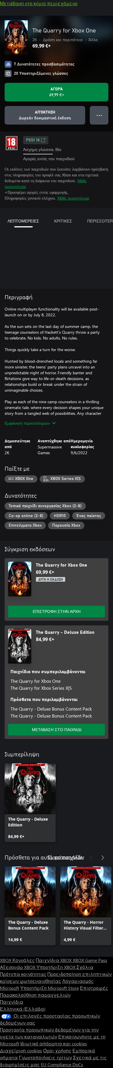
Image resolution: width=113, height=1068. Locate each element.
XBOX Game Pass (90, 960)
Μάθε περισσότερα (73, 198)
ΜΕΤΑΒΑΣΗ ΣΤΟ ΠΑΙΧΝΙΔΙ (56, 729)
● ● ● (99, 115)
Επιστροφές (94, 988)
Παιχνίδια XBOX (54, 960)
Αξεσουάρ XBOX (18, 967)
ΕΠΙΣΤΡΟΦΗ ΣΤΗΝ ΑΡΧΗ (57, 611)
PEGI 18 (33, 140)
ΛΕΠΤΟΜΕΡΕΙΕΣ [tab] (23, 221)
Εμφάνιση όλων (66, 857)
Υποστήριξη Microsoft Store (49, 988)
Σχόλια (84, 967)
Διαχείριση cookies (21, 1050)
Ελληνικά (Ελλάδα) (22, 1009)
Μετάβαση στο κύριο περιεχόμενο (38, 3)
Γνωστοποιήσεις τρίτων (45, 1057)
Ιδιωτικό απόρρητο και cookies (53, 1043)
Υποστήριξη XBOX (56, 967)
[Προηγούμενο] (91, 858)
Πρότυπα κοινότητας (23, 974)
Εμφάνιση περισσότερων (27, 423)
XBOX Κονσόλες (17, 960)
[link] (30, 802)
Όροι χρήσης (57, 1050)
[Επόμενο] (102, 858)
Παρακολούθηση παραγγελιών (35, 995)
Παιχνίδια (11, 1002)
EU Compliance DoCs (62, 1064)
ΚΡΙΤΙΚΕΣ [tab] (63, 221)
